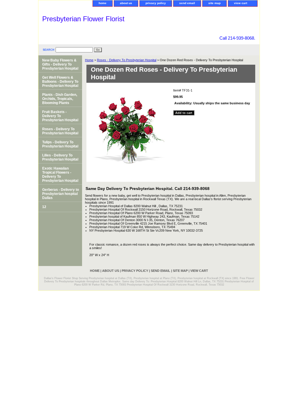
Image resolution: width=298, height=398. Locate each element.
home (103, 3)
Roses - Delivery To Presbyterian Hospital (126, 60)
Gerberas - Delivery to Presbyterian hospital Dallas (60, 194)
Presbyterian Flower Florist (83, 19)
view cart (240, 3)
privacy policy (156, 3)
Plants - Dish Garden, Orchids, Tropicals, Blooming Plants (59, 99)
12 (44, 207)
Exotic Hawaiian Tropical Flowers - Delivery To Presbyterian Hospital (60, 174)
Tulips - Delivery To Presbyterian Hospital (60, 144)
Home (89, 60)
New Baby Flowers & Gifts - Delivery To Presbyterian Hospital (60, 64)
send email (187, 3)
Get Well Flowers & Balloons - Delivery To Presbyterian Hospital (60, 81)
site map (214, 3)
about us (126, 3)
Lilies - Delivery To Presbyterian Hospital (60, 157)
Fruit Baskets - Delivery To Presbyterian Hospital (60, 116)
